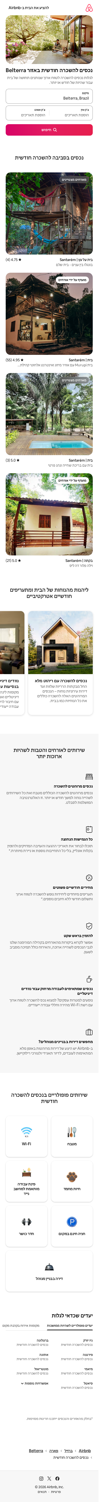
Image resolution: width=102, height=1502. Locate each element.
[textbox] (71, 115)
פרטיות (56, 1492)
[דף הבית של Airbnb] (89, 7)
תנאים (42, 1492)
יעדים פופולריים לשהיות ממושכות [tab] (70, 1325)
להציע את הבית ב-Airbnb (29, 7)
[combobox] (49, 98)
